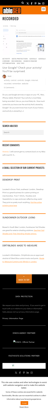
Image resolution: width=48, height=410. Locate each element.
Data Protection (20, 59)
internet (34, 80)
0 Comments (9, 87)
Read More (24, 407)
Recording (17, 61)
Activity (6, 59)
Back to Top (24, 279)
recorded (7, 83)
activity (7, 80)
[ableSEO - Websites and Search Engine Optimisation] (11, 13)
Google (33, 59)
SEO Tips (20, 63)
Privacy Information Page (12, 318)
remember (16, 83)
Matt (9, 76)
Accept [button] (24, 403)
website (25, 83)
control (13, 80)
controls (20, 80)
